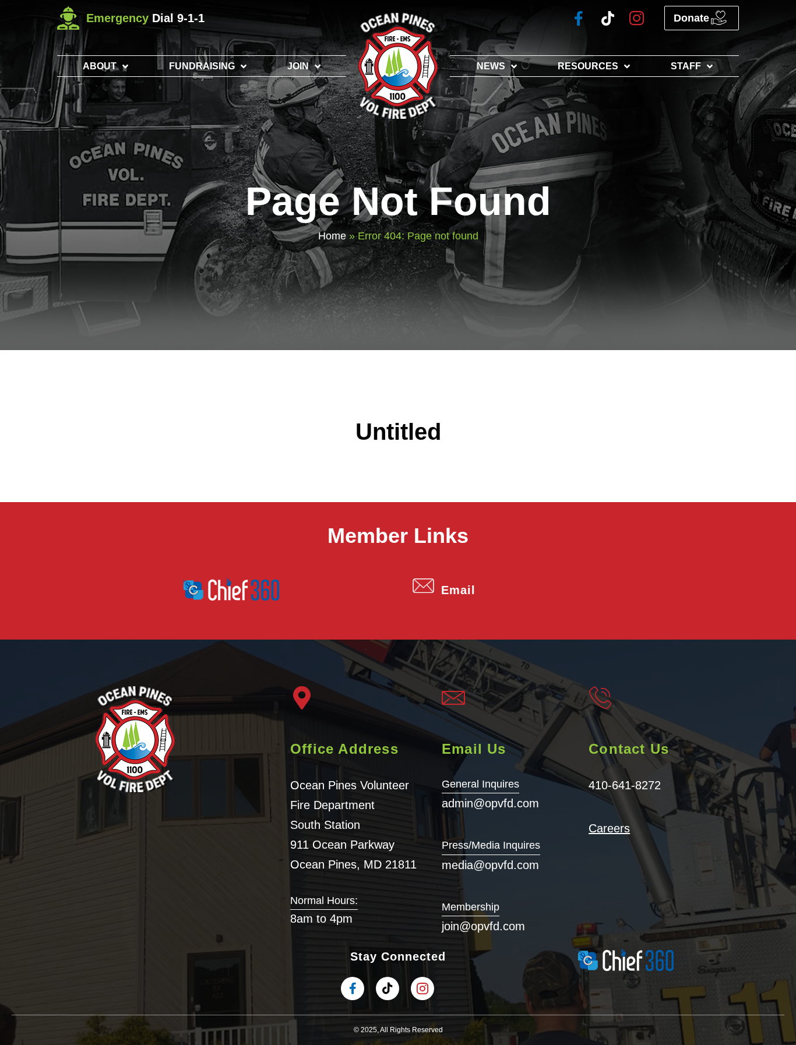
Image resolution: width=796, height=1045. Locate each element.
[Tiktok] (607, 18)
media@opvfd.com (490, 865)
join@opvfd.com (483, 926)
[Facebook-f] (578, 18)
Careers (609, 828)
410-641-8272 (625, 785)
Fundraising (202, 66)
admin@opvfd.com (490, 803)
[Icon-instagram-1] (636, 18)
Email (458, 590)
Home (332, 236)
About (100, 66)
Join (298, 66)
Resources (588, 66)
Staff (686, 66)
